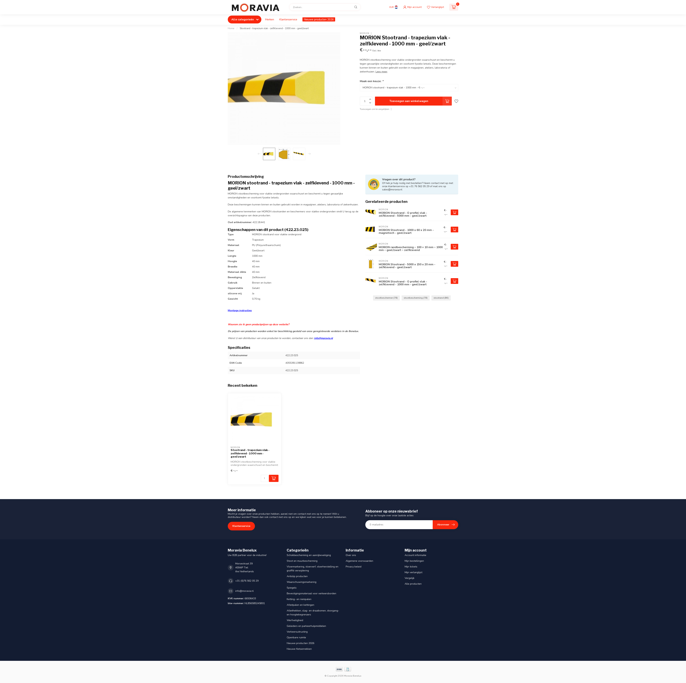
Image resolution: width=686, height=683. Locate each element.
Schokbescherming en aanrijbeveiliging (309, 555)
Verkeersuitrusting (297, 631)
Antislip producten (297, 576)
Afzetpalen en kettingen (300, 605)
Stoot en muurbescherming (302, 561)
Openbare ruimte (296, 637)
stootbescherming (415, 297)
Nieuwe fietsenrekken (299, 649)
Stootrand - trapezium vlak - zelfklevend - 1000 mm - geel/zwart (274, 28)
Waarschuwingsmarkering (301, 582)
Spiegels (292, 587)
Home (231, 28)
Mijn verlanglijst (413, 572)
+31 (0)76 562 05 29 (247, 580)
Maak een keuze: (371, 81)
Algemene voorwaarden (359, 561)
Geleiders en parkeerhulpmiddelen (306, 626)
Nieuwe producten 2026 (319, 19)
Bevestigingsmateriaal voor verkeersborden (311, 593)
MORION (364, 33)
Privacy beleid (353, 566)
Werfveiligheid (295, 620)
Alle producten (413, 584)
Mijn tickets (411, 566)
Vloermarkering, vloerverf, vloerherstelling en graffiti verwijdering (312, 568)
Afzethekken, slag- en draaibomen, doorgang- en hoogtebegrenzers (313, 612)
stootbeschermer (386, 297)
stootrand (441, 297)
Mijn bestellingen (414, 561)
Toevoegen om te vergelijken (374, 109)
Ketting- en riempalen (299, 599)
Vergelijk (409, 578)
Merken (269, 19)
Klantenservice (288, 19)
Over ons (351, 555)
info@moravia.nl (323, 338)
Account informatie (415, 555)
